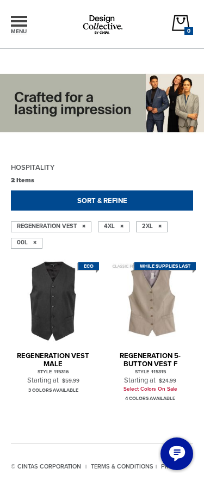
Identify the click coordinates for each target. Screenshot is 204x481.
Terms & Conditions (122, 466)
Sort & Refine (102, 200)
